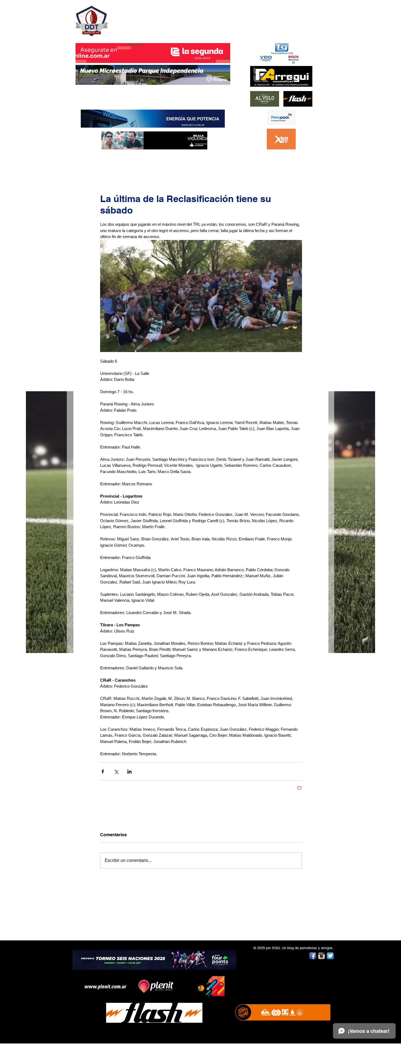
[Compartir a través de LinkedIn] (129, 771)
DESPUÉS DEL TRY (149, 18)
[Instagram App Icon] (321, 955)
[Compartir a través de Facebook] (102, 771)
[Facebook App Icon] (312, 955)
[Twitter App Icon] (330, 955)
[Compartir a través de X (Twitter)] (116, 771)
